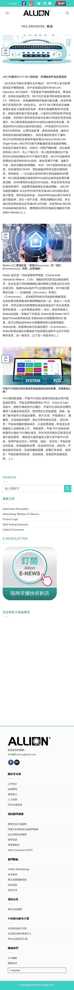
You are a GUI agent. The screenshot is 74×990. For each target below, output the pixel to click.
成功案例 (12, 874)
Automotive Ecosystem (16, 508)
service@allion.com (26, 755)
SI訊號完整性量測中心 (19, 933)
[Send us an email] (44, 3)
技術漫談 (12, 885)
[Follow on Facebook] (11, 762)
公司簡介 (12, 784)
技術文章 (12, 890)
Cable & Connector (13, 529)
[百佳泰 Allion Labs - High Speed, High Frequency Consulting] (37, 13)
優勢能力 (12, 794)
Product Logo (10, 519)
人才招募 (12, 799)
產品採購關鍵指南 (17, 879)
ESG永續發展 (15, 805)
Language (12, 3)
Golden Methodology (18, 869)
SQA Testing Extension (15, 524)
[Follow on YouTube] (49, 3)
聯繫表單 (12, 963)
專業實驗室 (14, 845)
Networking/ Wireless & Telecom (21, 514)
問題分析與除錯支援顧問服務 (23, 829)
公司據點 (12, 958)
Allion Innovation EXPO (20, 850)
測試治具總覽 (15, 909)
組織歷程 (12, 789)
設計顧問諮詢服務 (17, 834)
